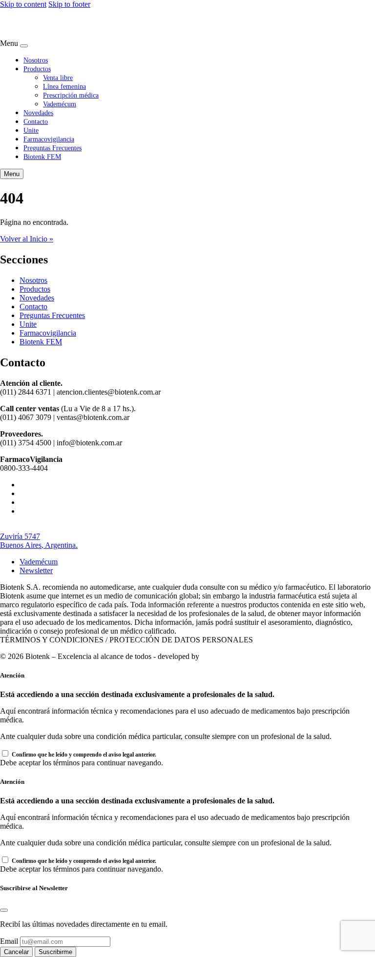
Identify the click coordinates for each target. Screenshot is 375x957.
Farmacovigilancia (48, 139)
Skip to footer (69, 4)
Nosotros (35, 60)
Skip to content (23, 4)
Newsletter (36, 570)
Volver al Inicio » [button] (26, 239)
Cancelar (16, 952)
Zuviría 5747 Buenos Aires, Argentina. (39, 540)
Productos (37, 69)
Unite (31, 130)
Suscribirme (55, 952)
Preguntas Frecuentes (52, 148)
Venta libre (58, 77)
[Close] (24, 45)
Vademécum (59, 104)
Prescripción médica (71, 95)
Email (9, 941)
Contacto (35, 121)
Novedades (38, 113)
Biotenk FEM (42, 156)
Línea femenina (64, 86)
